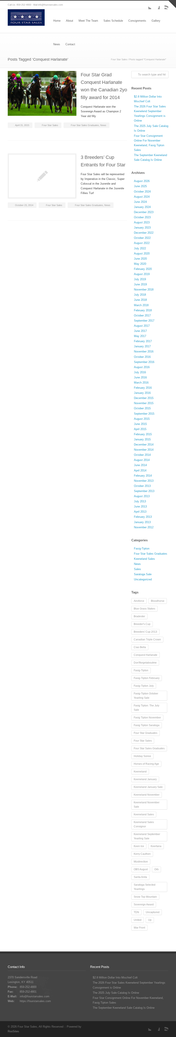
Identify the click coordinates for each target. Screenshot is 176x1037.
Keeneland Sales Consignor (144, 824)
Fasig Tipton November (147, 717)
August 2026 (142, 181)
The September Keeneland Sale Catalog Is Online (124, 1007)
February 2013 (143, 516)
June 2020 (140, 258)
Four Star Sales (119, 59)
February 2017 (143, 341)
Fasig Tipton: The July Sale (146, 707)
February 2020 (143, 269)
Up (150, 919)
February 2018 (143, 310)
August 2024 (142, 196)
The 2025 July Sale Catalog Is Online (116, 992)
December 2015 (143, 398)
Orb (156, 869)
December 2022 (143, 232)
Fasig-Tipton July (144, 685)
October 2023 (142, 217)
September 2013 (144, 491)
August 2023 (142, 222)
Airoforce (139, 600)
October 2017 (142, 315)
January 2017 (142, 346)
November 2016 (143, 351)
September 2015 (144, 413)
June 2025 (140, 186)
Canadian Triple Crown (147, 639)
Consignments (137, 20)
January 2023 (142, 227)
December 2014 (143, 444)
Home (57, 20)
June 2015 (140, 424)
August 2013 (142, 496)
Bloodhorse (157, 600)
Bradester (139, 616)
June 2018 (140, 299)
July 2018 (140, 294)
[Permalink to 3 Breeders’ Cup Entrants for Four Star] (42, 176)
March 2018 (141, 305)
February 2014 (143, 475)
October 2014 (142, 454)
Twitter (147, 5)
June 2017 (140, 331)
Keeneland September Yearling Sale (147, 836)
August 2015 (142, 418)
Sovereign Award (144, 904)
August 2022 (142, 243)
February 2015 (143, 434)
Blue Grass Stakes (144, 608)
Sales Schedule (113, 20)
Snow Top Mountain (145, 896)
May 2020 (140, 263)
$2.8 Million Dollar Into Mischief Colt (115, 977)
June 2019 (140, 284)
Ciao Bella (140, 647)
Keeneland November (146, 794)
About (69, 20)
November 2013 (143, 480)
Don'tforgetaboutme (145, 662)
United (137, 919)
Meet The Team (88, 20)
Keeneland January (145, 779)
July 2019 (140, 279)
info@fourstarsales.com (50, 4)
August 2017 (142, 325)
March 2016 (141, 382)
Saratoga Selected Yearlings (144, 887)
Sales (137, 569)
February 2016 (143, 387)
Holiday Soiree (142, 756)
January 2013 (142, 522)
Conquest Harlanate (145, 654)
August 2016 (142, 367)
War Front (139, 927)
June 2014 (140, 465)
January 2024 (142, 207)
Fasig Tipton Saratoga (146, 725)
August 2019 (142, 274)
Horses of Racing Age (146, 763)
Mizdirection (141, 861)
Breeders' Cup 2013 (145, 631)
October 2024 (142, 191)
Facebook (155, 5)
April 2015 (140, 429)
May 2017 (140, 336)
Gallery (156, 20)
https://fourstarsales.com (35, 1001)
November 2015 (143, 403)
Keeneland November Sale (146, 804)
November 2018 (143, 289)
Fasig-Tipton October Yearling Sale (146, 695)
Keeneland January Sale (148, 787)
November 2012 (143, 527)
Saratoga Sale (143, 574)
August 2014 (142, 460)
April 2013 (140, 511)
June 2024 (140, 201)
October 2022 (142, 237)
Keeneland (140, 771)
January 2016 (142, 392)
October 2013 (142, 486)
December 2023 (143, 212)
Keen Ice (139, 846)
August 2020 (142, 253)
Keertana (156, 846)
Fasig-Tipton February (146, 678)
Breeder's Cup (142, 624)
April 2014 (140, 470)
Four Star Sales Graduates (85, 125)
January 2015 (142, 439)
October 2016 (142, 356)
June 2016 (140, 377)
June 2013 (140, 506)
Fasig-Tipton (141, 548)
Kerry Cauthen (142, 853)
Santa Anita (140, 877)
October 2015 (142, 408)
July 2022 (140, 248)
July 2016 (140, 372)
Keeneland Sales (144, 558)
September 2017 (144, 320)
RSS (164, 5)
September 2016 (144, 362)
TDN (136, 912)
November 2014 (143, 449)
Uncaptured (152, 912)
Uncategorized (143, 579)
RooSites (13, 1031)
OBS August (141, 869)
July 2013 (140, 501)
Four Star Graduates (145, 732)
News (103, 125)
